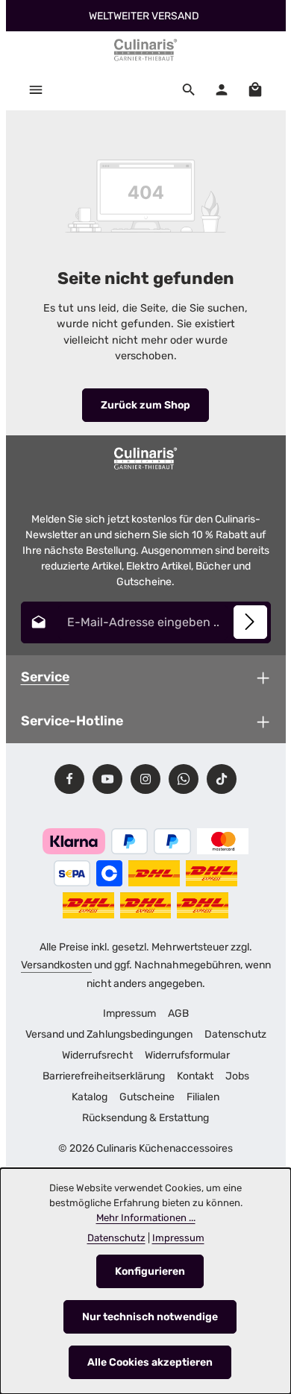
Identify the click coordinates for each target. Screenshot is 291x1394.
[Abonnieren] (250, 622)
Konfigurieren (150, 1271)
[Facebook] (69, 779)
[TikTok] (222, 779)
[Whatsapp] (183, 779)
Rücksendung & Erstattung (145, 1117)
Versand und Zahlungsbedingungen (109, 1034)
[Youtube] (107, 779)
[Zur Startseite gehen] (145, 50)
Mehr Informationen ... (145, 1217)
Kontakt (195, 1076)
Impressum (129, 1013)
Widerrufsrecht (97, 1055)
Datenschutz (235, 1034)
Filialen (203, 1097)
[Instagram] (145, 779)
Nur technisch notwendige (150, 1317)
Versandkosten (56, 965)
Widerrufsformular (187, 1055)
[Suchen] (189, 89)
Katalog (89, 1097)
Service (45, 676)
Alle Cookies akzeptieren (150, 1362)
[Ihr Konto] (222, 89)
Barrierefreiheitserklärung (104, 1076)
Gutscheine (147, 1097)
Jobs (237, 1076)
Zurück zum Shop (145, 405)
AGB (178, 1013)
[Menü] (36, 89)
